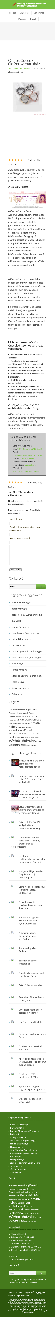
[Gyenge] (12, 160)
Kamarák (22, 19)
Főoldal (12, 13)
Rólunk (33, 19)
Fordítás (32, 713)
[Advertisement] (23, 137)
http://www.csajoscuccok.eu (26, 471)
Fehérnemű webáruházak (18, 713)
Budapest (27, 68)
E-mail (24, 529)
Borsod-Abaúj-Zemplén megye (26, 614)
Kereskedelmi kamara (22, 723)
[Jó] (18, 160)
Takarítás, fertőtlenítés (31, 734)
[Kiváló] (21, 160)
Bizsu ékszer (30, 464)
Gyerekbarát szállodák (18, 716)
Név (16, 519)
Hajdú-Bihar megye (21, 639)
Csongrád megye (20, 627)
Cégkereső (24, 13)
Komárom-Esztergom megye (26, 657)
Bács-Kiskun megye (21, 602)
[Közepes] (15, 160)
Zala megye (17, 694)
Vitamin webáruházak (32, 737)
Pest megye (17, 663)
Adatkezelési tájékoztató (22, 1259)
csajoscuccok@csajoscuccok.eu (27, 455)
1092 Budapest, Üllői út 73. (29, 449)
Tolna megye (17, 681)
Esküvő (33, 709)
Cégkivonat (39, 13)
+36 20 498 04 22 (28, 458)
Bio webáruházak (16, 710)
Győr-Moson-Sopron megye (25, 633)
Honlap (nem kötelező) (19, 538)
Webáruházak (21, 740)
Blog (26, 709)
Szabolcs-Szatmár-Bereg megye (27, 675)
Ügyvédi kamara (30, 745)
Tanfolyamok (16, 737)
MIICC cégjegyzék (15, 68)
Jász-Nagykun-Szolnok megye (26, 651)
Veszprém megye (20, 688)
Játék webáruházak (30, 719)
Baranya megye (19, 608)
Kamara (12, 723)
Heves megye (18, 645)
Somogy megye (19, 669)
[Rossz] (9, 160)
